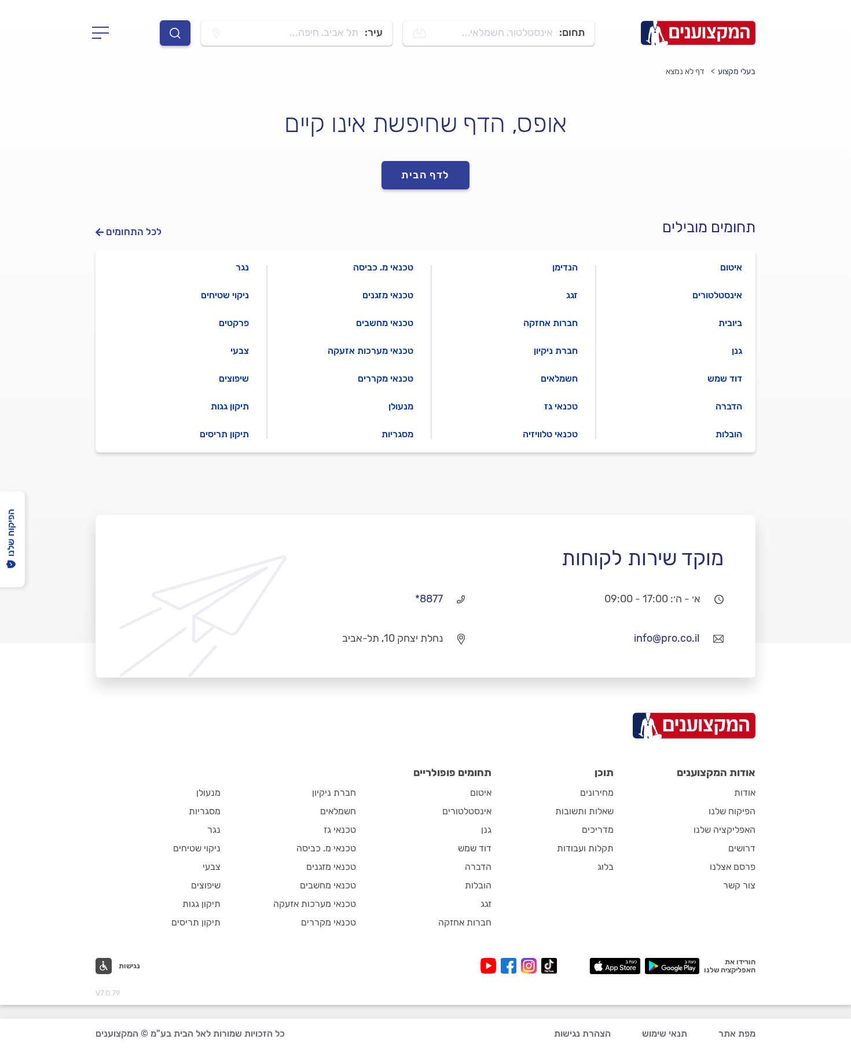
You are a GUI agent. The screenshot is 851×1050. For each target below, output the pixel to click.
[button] (118, 966)
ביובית (730, 322)
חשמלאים (559, 378)
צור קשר (739, 885)
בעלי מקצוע (736, 71)
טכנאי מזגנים (387, 295)
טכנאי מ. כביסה (383, 267)
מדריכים (598, 829)
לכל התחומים (134, 231)
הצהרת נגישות (582, 1033)
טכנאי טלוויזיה (550, 434)
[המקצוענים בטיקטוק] (549, 966)
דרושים (741, 848)
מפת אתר (736, 1033)
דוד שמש (724, 378)
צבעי (239, 350)
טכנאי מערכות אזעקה (370, 350)
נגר (242, 267)
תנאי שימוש (664, 1033)
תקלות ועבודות (585, 848)
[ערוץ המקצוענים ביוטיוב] (490, 966)
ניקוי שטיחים (225, 295)
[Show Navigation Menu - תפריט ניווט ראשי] (104, 33)
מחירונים (597, 792)
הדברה (729, 406)
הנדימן (565, 267)
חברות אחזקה (550, 322)
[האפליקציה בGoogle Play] (672, 966)
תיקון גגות (230, 406)
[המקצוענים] (698, 33)
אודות (744, 792)
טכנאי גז (561, 406)
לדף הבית (425, 175)
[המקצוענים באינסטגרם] (531, 966)
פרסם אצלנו (732, 866)
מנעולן (400, 406)
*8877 (429, 598)
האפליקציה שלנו (724, 829)
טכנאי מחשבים (384, 322)
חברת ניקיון (556, 350)
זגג (572, 295)
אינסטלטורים (717, 295)
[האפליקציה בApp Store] (614, 966)
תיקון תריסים (224, 434)
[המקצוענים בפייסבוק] (511, 966)
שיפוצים (234, 378)
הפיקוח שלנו (732, 811)
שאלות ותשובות (584, 811)
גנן (737, 350)
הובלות (729, 434)
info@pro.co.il (666, 638)
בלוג (605, 866)
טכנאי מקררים (385, 378)
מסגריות (397, 434)
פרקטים (234, 322)
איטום (731, 267)
